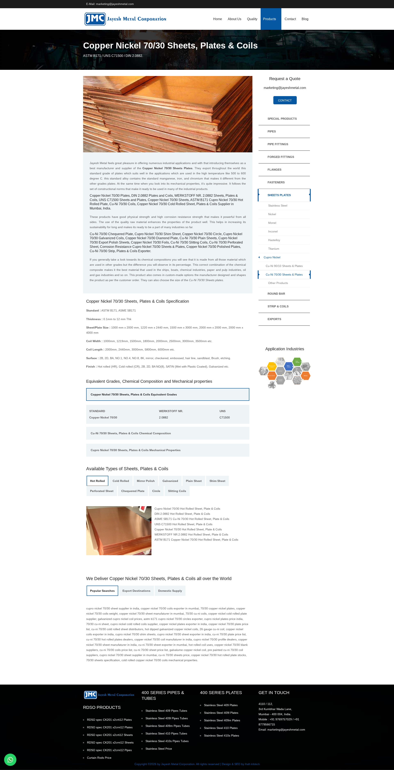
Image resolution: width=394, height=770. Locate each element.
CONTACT (285, 100)
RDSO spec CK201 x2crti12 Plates (109, 719)
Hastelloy (274, 240)
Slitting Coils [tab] (177, 491)
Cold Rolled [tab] (121, 481)
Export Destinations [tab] (136, 590)
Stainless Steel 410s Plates (221, 735)
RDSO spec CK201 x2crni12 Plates (110, 727)
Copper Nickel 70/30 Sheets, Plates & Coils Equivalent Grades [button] (134, 394)
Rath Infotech (252, 764)
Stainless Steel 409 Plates (221, 705)
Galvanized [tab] (170, 481)
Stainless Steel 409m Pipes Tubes (167, 725)
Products (269, 19)
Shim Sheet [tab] (217, 481)
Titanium (273, 248)
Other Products (278, 283)
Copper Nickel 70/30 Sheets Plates (167, 168)
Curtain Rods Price (99, 757)
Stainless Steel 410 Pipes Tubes (166, 733)
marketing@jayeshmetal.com (285, 88)
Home (217, 19)
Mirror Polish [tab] (146, 481)
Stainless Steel (277, 205)
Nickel (272, 214)
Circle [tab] (156, 491)
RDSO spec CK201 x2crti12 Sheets (110, 735)
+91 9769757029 (281, 719)
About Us (234, 19)
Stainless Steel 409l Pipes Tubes (166, 718)
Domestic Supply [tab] (170, 590)
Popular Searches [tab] (102, 590)
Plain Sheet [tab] (194, 481)
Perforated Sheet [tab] (101, 491)
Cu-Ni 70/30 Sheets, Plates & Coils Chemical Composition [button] (131, 433)
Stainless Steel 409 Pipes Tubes (166, 710)
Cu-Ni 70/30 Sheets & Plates (284, 274)
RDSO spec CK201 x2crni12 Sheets (110, 742)
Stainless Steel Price (158, 748)
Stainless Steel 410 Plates (221, 728)
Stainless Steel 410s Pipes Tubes (167, 741)
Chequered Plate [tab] (132, 491)
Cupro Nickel (272, 257)
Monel (272, 222)
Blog (305, 19)
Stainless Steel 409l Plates (221, 712)
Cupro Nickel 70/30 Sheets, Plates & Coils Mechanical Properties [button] (136, 450)
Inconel (273, 231)
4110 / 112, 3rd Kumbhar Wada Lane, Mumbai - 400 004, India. (275, 709)
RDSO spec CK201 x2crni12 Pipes (109, 750)
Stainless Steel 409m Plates (222, 720)
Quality (252, 19)
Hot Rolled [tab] (97, 481)
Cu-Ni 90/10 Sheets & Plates (284, 266)
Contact (290, 19)
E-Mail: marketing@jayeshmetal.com (110, 4)
